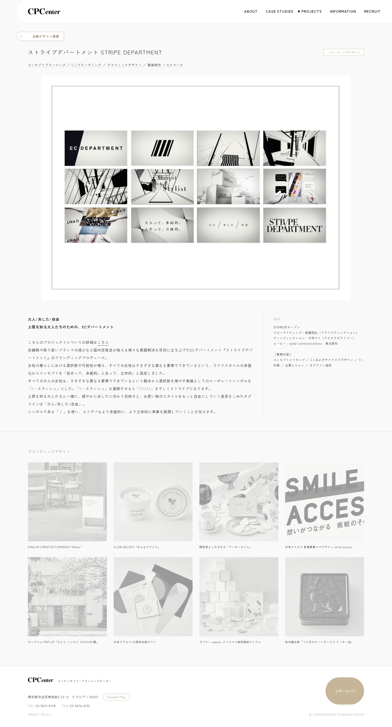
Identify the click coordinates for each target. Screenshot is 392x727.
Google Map (116, 697)
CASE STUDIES (280, 11)
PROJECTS (311, 11)
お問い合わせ (345, 691)
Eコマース (175, 65)
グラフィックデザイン (124, 65)
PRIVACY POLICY (39, 714)
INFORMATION (343, 11)
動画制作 (155, 65)
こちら (103, 342)
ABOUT (251, 11)
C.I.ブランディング (86, 65)
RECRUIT (372, 11)
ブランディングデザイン (344, 52)
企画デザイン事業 (45, 36)
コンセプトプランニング (47, 65)
